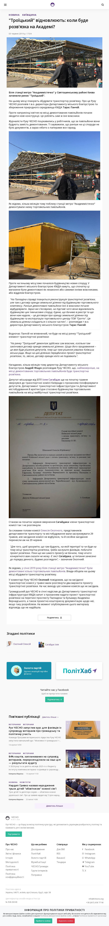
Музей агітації (38, 862)
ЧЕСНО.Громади (39, 866)
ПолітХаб (36, 853)
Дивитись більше (49, 717)
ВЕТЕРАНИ (28, 724)
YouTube (89, 866)
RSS (58, 853)
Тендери (61, 862)
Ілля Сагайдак (51, 379)
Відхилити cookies (66, 921)
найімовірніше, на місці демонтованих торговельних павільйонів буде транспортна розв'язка (54, 371)
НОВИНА (14, 14)
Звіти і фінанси (13, 853)
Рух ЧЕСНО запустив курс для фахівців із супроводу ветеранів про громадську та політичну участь (35, 731)
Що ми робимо (39, 844)
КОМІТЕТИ (25, 782)
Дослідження (38, 849)
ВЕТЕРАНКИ (15, 724)
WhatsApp (89, 857)
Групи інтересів (39, 870)
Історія (9, 857)
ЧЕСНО (14, 817)
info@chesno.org (96, 899)
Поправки (36, 874)
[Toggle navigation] (5, 4)
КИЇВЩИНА (29, 14)
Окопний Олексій (22, 644)
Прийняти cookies (43, 921)
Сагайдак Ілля (52, 644)
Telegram (89, 862)
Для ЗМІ (61, 849)
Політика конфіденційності (15, 875)
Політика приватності (12, 868)
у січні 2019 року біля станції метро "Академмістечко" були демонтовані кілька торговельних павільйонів (51, 569)
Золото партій (38, 857)
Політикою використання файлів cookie (56, 916)
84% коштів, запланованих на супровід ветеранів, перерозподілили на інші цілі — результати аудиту (35, 759)
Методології (12, 862)
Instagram (89, 853)
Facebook (89, 849)
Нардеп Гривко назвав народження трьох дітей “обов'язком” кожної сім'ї (32, 787)
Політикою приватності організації (92, 916)
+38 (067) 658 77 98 (94, 902)
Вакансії (61, 857)
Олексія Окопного (51, 530)
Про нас (10, 849)
